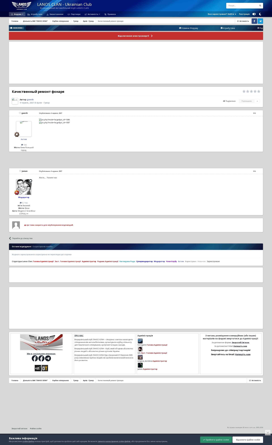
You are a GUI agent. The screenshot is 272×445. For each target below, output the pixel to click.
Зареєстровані (213, 261)
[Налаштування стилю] (254, 14)
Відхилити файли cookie (247, 439)
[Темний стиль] (260, 14)
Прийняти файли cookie (217, 439)
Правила (111, 14)
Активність (92, 14)
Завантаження (56, 14)
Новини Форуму (174, 28)
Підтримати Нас (252, 28)
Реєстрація (244, 14)
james (140, 369)
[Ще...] (255, 113)
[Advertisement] (136, 62)
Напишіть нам (240, 346)
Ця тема (251, 6)
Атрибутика (36, 14)
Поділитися (230, 101)
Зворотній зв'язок (19, 428)
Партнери (75, 14)
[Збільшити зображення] (54, 119)
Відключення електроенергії (133, 36)
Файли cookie (36, 428)
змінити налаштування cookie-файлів (114, 441)
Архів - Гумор (43, 102)
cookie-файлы (28, 441)
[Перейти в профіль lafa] (140, 349)
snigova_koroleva (145, 361)
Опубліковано (50, 113)
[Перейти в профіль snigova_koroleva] (140, 357)
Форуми (17, 14)
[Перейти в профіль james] (140, 365)
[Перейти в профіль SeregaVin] (140, 341)
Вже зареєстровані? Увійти (221, 14)
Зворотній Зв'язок (240, 342)
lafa (139, 353)
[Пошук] (260, 5)
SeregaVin (142, 345)
